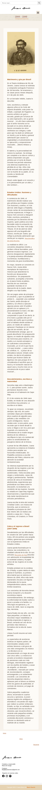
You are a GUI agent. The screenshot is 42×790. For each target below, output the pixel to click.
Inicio (4, 733)
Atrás (21, 739)
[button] (38, 12)
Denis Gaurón (31, 787)
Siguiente (36, 744)
